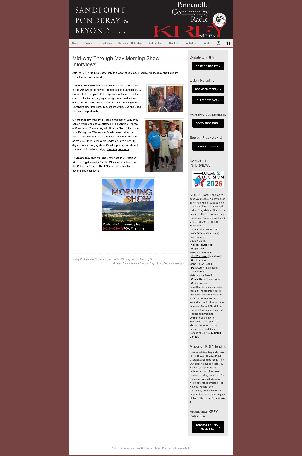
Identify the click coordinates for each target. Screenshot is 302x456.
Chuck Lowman (199, 283)
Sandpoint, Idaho (182, 447)
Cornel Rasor (198, 279)
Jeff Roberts (197, 237)
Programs (90, 43)
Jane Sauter (198, 271)
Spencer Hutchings (201, 244)
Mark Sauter (198, 267)
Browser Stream (206, 89)
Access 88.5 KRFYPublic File (207, 426)
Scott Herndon (199, 260)
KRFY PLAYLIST (207, 146)
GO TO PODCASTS (207, 123)
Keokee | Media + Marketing (158, 447)
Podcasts (107, 43)
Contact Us (190, 43)
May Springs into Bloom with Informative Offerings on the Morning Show (114, 259)
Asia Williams (198, 233)
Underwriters (155, 43)
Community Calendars (130, 43)
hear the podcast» (87, 111)
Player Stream (207, 100)
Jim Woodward (199, 256)
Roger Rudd (198, 248)
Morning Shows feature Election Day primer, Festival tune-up (148, 263)
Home (75, 43)
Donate (206, 43)
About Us (173, 43)
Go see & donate (207, 66)
